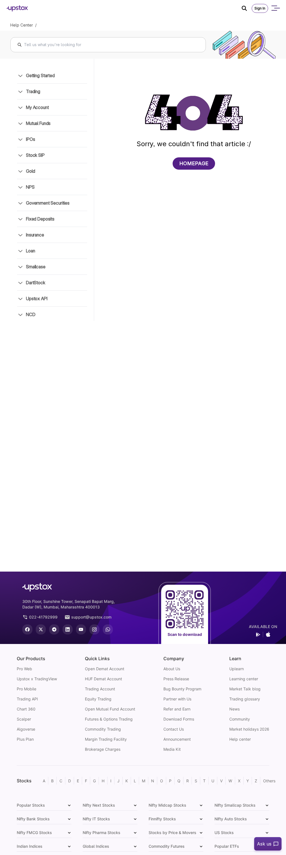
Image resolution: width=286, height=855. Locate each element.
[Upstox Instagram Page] (94, 629)
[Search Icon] (247, 8)
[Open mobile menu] (275, 8)
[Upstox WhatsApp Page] (108, 629)
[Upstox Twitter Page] (41, 629)
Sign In (259, 8)
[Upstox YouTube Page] (81, 629)
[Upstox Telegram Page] (54, 629)
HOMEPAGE (193, 163)
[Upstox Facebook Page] (27, 629)
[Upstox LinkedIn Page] (68, 629)
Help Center (21, 25)
